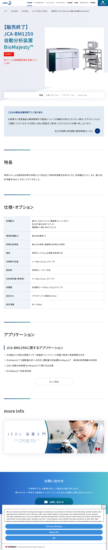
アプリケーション (68, 95)
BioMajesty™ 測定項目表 (19, 370)
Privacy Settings (54, 526)
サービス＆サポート (39, 3)
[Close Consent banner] (104, 507)
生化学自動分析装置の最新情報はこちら (74, 131)
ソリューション (50, 3)
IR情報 (76, 3)
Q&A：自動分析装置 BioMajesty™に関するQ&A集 (30, 365)
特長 (41, 95)
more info (82, 95)
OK (54, 538)
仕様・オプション (52, 95)
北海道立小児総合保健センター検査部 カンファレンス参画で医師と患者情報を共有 (45, 354)
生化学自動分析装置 (39, 11)
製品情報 (29, 3)
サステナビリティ (84, 3)
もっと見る (54, 381)
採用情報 (92, 3)
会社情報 (69, 3)
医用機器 (25, 11)
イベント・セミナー (61, 3)
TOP (5, 11)
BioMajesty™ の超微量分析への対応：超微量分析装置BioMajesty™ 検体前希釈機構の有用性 (52, 360)
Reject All (54, 532)
